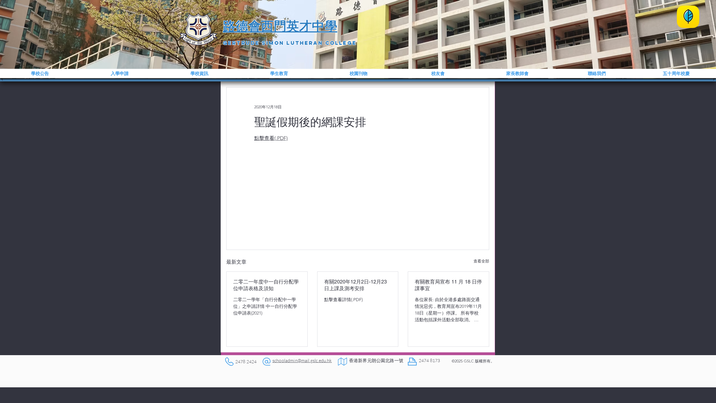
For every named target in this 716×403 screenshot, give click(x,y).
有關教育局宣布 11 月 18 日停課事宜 (448, 285)
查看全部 (481, 261)
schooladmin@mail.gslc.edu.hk (302, 360)
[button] (39, 73)
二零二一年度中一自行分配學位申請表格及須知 (266, 285)
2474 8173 (429, 360)
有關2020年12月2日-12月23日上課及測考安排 (355, 285)
